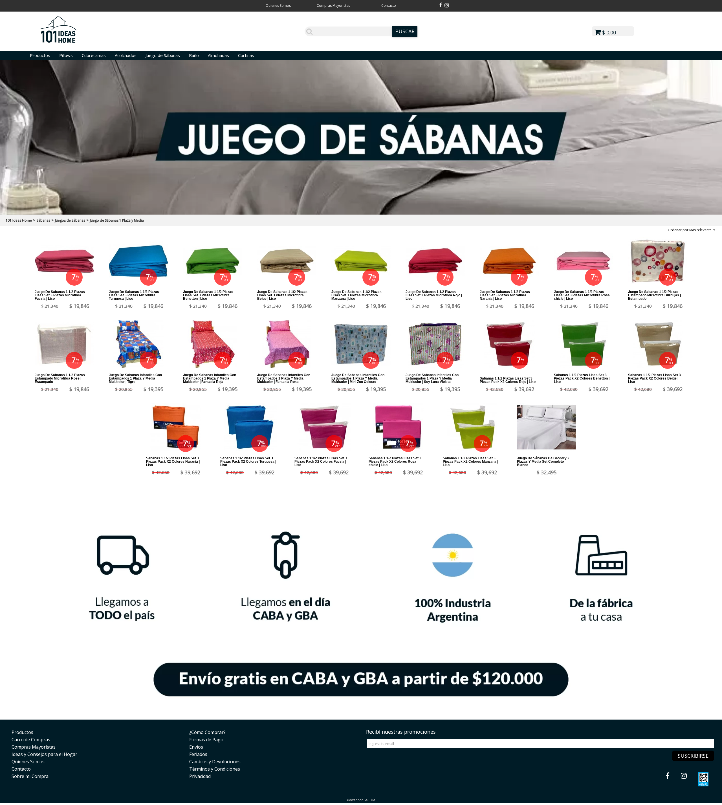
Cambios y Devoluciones (215, 761)
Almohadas (218, 55)
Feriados (198, 754)
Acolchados (126, 55)
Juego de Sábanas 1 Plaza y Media (117, 220)
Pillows (66, 55)
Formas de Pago (206, 739)
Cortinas (246, 55)
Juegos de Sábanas (70, 220)
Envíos (196, 747)
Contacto (388, 5)
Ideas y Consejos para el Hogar (44, 754)
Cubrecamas (94, 55)
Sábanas (43, 220)
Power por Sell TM (361, 800)
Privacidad (200, 776)
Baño (194, 55)
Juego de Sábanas (163, 55)
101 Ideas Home (19, 220)
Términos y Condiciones (214, 769)
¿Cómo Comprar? (207, 732)
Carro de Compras (31, 739)
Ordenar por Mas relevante (690, 230)
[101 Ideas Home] (58, 41)
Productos (40, 55)
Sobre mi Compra (30, 776)
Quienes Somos (278, 5)
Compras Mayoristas (333, 5)
